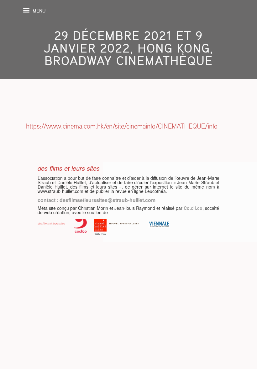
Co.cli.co (193, 208)
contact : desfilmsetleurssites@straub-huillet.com (96, 200)
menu (39, 10)
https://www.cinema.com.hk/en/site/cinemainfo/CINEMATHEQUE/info (122, 126)
